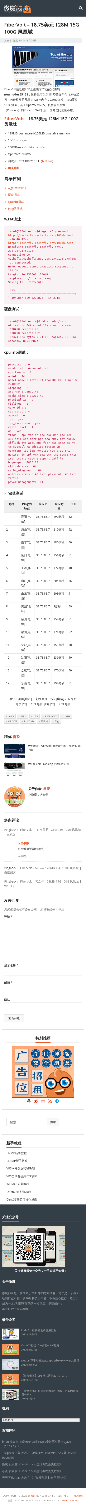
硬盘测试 (14, 195)
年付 (57, 721)
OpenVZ (12, 721)
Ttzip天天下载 (11, 1453)
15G (35, 716)
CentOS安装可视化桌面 (21, 1199)
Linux (67, 716)
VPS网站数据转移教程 (20, 1168)
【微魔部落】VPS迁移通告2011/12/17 (44, 1375)
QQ (29, 1102)
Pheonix (29, 721)
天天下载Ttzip (11, 1478)
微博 (36, 1102)
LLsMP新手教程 (17, 1161)
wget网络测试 (17, 188)
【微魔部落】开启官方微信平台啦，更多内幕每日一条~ (49, 1392)
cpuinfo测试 (16, 202)
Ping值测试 (15, 208)
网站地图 (78, 1495)
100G (11, 716)
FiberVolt (14, 118)
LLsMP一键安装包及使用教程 (38, 1330)
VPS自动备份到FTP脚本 (22, 1176)
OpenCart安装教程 (18, 1192)
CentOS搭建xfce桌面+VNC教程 (40, 1345)
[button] (74, 8)
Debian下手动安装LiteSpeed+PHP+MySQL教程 (50, 1360)
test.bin (47, 161)
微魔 (15, 40)
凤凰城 (44, 721)
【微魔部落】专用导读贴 (49, 1478)
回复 (24, 856)
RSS (50, 1102)
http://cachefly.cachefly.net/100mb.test (40, 235)
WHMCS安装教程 (17, 1184)
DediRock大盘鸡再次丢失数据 (40, 1464)
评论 (8, 917)
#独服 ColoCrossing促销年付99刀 (48, 764)
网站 (7, 1000)
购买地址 (14, 168)
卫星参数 (23, 843)
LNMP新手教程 (16, 1153)
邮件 (43, 1102)
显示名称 (11, 965)
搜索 (53, 1122)
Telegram (57, 1102)
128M (24, 716)
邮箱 (8, 982)
